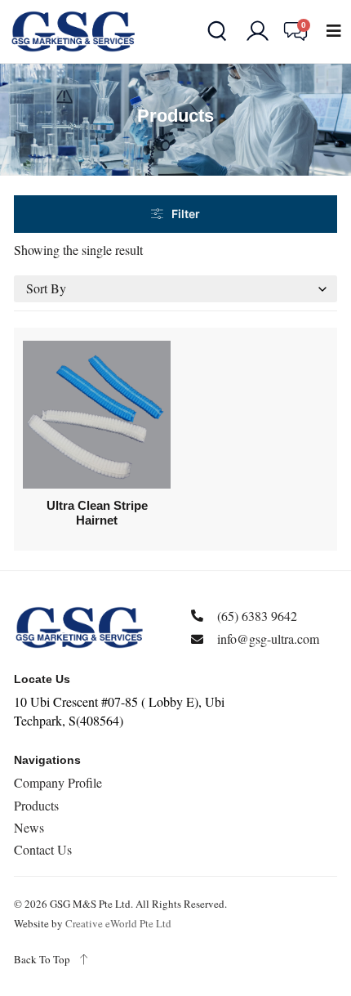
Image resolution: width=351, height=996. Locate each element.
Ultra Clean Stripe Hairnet (97, 512)
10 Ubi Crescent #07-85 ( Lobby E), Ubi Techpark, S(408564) (119, 710)
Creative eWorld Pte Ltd (118, 923)
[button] (333, 31)
